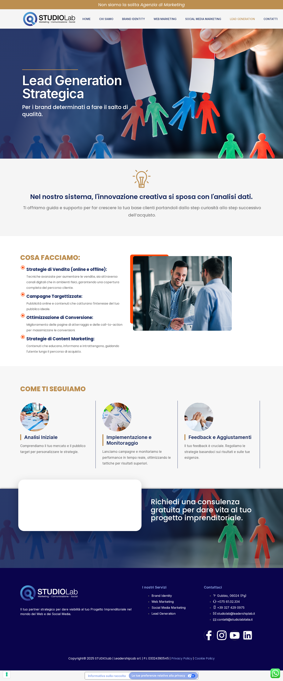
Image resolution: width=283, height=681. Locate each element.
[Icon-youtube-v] (235, 635)
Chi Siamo (106, 19)
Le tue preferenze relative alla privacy (158, 675)
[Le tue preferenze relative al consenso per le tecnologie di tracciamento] (6, 674)
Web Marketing (165, 19)
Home (86, 19)
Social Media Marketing (203, 19)
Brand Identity (133, 19)
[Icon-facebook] (209, 635)
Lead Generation (242, 19)
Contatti (271, 19)
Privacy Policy (181, 658)
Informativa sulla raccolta (107, 676)
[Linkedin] (248, 635)
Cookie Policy (205, 658)
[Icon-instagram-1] (222, 635)
